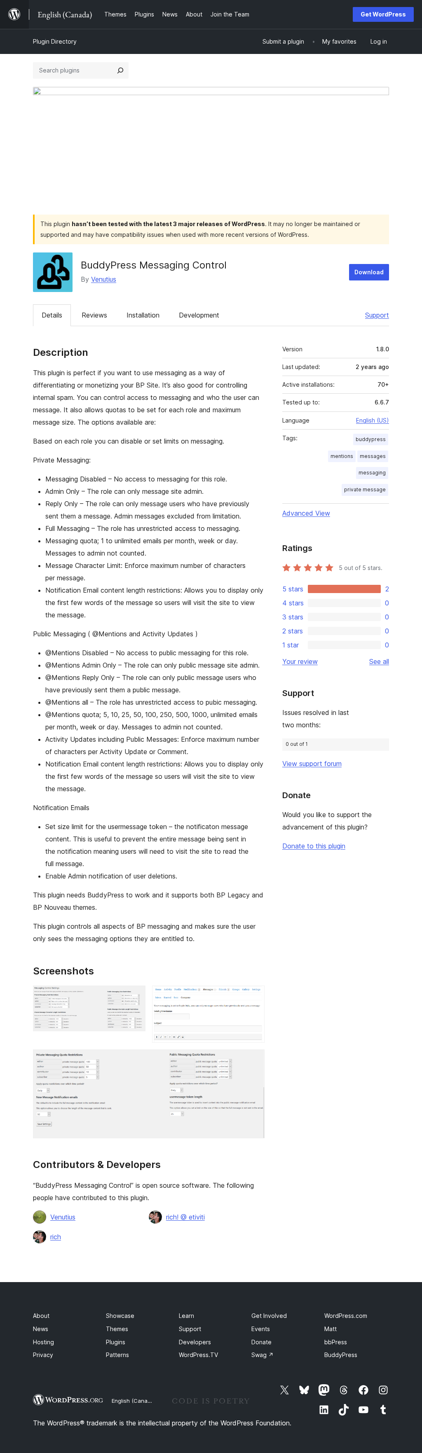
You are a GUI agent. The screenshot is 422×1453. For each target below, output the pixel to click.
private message (365, 489)
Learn (186, 1315)
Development (199, 315)
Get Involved (269, 1315)
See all (379, 661)
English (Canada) (134, 1400)
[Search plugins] (120, 70)
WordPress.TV (198, 1354)
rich (55, 1237)
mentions (342, 456)
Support (377, 315)
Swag (262, 1354)
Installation (143, 315)
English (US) (372, 420)
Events (260, 1328)
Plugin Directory (55, 41)
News (40, 1328)
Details (52, 315)
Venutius (103, 279)
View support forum (312, 763)
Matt (330, 1328)
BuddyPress (340, 1354)
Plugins (115, 1342)
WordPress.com (345, 1315)
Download (369, 272)
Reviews (94, 315)
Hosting (43, 1342)
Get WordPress (383, 14)
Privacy (43, 1354)
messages (373, 456)
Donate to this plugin (313, 846)
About (41, 1315)
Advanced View (306, 513)
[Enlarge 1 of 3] (134, 997)
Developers (195, 1342)
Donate (261, 1342)
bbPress (335, 1342)
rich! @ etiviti (185, 1217)
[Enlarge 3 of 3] (253, 1060)
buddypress (371, 439)
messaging (372, 473)
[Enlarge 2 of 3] (253, 997)
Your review (300, 661)
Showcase (120, 1315)
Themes (117, 1328)
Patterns (117, 1354)
